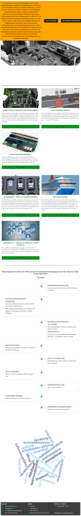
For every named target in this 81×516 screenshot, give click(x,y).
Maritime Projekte (60, 197)
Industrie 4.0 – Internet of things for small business (20, 244)
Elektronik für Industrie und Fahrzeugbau (20, 110)
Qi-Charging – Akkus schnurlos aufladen (21, 197)
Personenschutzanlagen (20, 154)
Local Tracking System (60, 110)
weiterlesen (20, 126)
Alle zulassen (51, 20)
